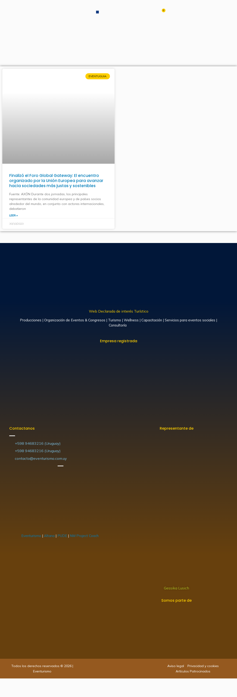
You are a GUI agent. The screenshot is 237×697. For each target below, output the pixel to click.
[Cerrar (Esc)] (4, 683)
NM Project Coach (85, 536)
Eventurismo (31, 536)
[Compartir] (14, 683)
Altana (49, 536)
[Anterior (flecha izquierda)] (4, 692)
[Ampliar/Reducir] (35, 683)
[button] (97, 12)
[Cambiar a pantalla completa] (25, 683)
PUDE (62, 536)
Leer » (13, 215)
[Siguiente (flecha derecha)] (14, 692)
